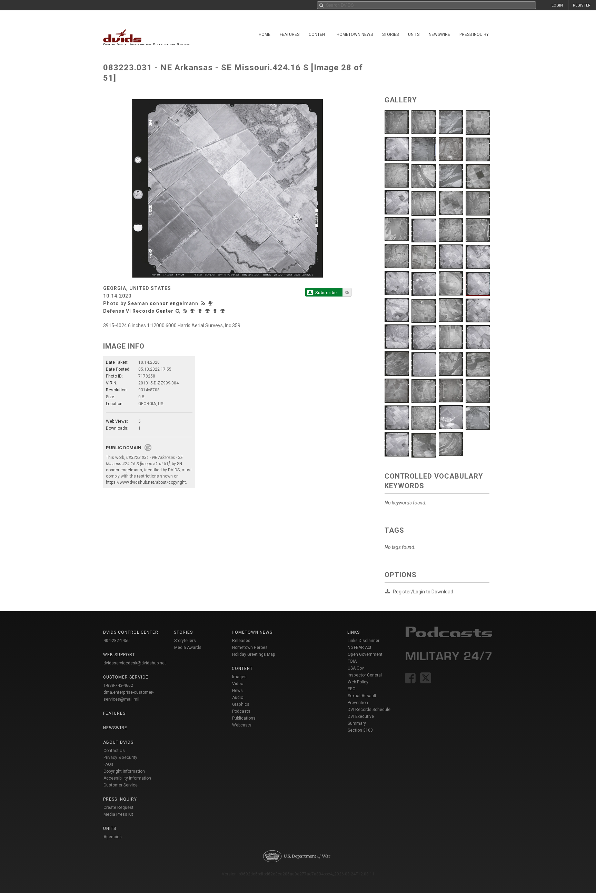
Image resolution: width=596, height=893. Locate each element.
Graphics (240, 704)
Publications (244, 718)
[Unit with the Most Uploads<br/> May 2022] (193, 311)
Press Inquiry (474, 34)
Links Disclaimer (363, 640)
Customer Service (120, 785)
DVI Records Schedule (369, 709)
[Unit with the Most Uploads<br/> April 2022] (201, 311)
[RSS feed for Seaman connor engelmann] (204, 303)
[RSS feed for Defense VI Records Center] (185, 311)
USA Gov (356, 668)
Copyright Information (124, 771)
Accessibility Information (127, 778)
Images (239, 676)
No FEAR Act (359, 647)
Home (264, 34)
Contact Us (114, 750)
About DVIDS (118, 742)
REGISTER (581, 5)
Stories (390, 34)
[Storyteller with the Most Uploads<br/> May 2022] (211, 303)
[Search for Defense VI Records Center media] (178, 311)
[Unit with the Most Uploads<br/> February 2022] (208, 311)
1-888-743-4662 (118, 685)
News (237, 690)
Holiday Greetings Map (253, 654)
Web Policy (358, 682)
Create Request (118, 807)
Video (237, 683)
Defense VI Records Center (138, 311)
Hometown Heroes (250, 647)
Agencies (112, 836)
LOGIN (557, 5)
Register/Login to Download (423, 591)
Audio (237, 697)
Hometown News (355, 34)
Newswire (439, 34)
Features (289, 34)
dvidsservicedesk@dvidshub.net (134, 663)
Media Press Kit (118, 814)
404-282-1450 (116, 640)
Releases (241, 640)
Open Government (365, 654)
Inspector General (365, 675)
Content (318, 34)
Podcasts (241, 711)
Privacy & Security (120, 757)
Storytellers (185, 640)
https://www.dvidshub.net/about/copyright (146, 482)
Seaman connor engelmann (163, 303)
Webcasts (241, 725)
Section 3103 (360, 730)
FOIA (352, 661)
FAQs (108, 764)
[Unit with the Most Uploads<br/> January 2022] (216, 311)
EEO (352, 688)
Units (413, 34)
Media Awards (187, 647)
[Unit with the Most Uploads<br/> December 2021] (223, 311)
